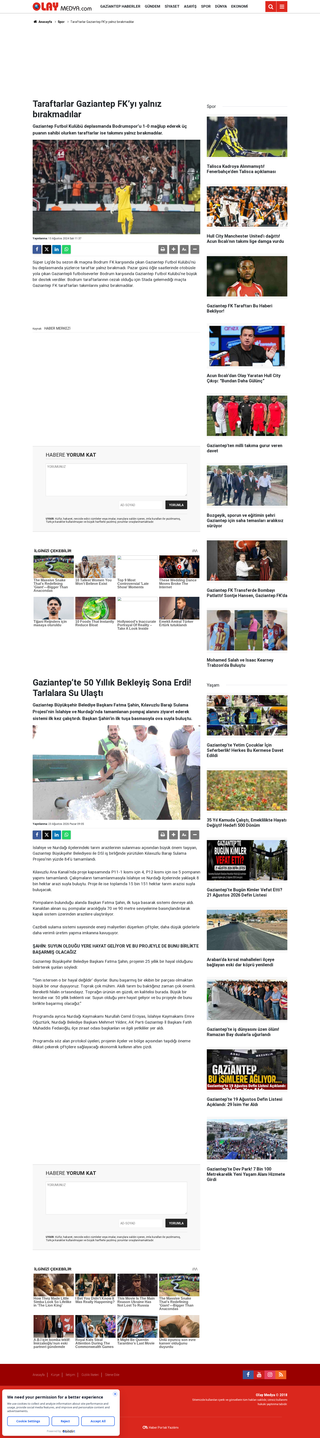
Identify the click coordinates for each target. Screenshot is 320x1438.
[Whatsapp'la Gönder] (66, 249)
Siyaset (172, 6)
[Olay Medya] (62, 6)
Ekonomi (239, 6)
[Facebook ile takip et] (248, 1374)
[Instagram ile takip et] (269, 1374)
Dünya (221, 6)
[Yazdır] (162, 249)
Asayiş (190, 6)
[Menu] (282, 6)
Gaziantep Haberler (120, 6)
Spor (206, 6)
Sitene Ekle (112, 1375)
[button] (173, 249)
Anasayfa (45, 22)
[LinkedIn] (56, 249)
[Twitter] (46, 249)
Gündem (152, 6)
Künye (55, 1375)
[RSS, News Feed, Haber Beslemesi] (280, 1374)
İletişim (70, 1375)
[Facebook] (37, 249)
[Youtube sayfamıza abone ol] (259, 1374)
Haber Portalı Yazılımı (164, 1427)
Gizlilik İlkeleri (90, 1375)
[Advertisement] (160, 61)
